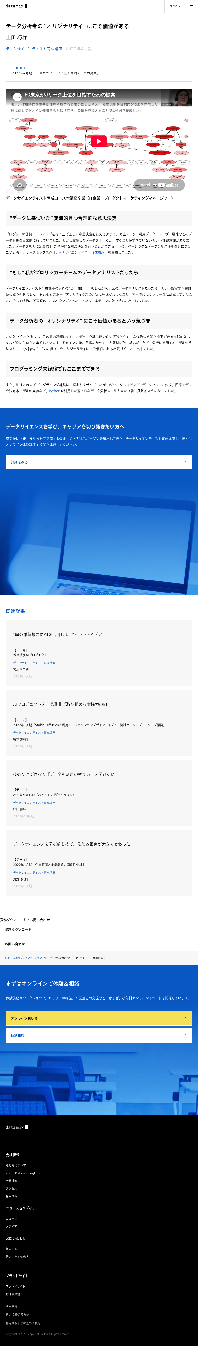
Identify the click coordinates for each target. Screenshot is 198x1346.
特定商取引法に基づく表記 (23, 1323)
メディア (11, 1226)
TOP (7, 957)
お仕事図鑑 (13, 1294)
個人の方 (11, 1249)
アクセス (11, 1188)
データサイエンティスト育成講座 (34, 48)
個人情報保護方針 (17, 1315)
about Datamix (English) (23, 1173)
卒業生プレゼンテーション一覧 (30, 957)
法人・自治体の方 (17, 1257)
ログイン (174, 6)
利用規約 (11, 1306)
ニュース (11, 1219)
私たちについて (16, 1165)
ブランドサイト (15, 1286)
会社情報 (11, 1181)
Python (54, 390)
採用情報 (11, 1196)
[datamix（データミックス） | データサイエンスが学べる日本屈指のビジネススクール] (16, 6)
